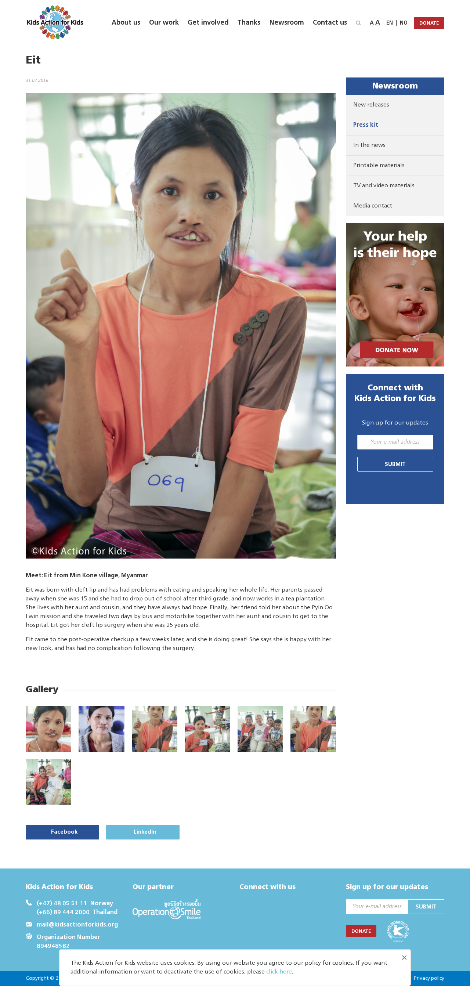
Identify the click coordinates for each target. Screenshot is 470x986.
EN (389, 23)
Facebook (64, 832)
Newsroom (286, 22)
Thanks (249, 22)
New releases (371, 105)
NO (404, 23)
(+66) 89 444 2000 (63, 912)
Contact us (330, 22)
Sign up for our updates (395, 423)
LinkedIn (145, 832)
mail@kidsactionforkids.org (77, 925)
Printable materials (379, 166)
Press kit (365, 125)
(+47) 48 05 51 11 (62, 904)
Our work (164, 22)
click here (279, 972)
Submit (395, 464)
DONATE (429, 23)
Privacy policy (428, 978)
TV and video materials (384, 186)
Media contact (372, 206)
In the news (369, 145)
